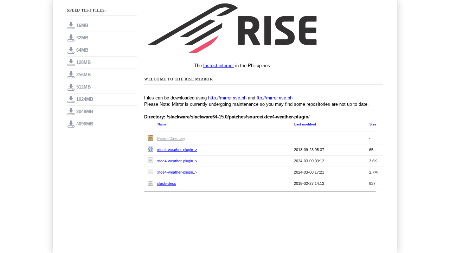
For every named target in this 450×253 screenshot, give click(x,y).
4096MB (84, 123)
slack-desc (166, 183)
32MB (82, 37)
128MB (83, 62)
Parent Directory (171, 138)
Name (162, 124)
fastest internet (218, 65)
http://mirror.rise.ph (227, 97)
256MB (83, 74)
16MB (82, 25)
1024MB (84, 99)
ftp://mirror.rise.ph (274, 97)
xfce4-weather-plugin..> (177, 150)
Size (372, 124)
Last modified (305, 124)
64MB (82, 50)
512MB (83, 87)
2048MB (84, 111)
